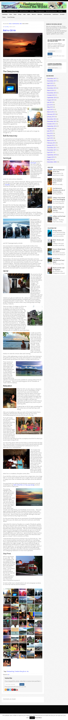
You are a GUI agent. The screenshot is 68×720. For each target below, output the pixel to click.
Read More (38, 717)
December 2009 (51, 162)
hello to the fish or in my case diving (23, 485)
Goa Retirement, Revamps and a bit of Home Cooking (59, 190)
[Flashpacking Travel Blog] (34, 8)
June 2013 (50, 104)
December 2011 (51, 147)
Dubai (15, 14)
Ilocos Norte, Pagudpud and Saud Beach (58, 260)
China (10, 14)
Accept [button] (32, 717)
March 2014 (50, 90)
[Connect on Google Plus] (15, 690)
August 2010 (51, 157)
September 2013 (52, 97)
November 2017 (52, 81)
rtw (28, 671)
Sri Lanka (62, 14)
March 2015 (50, 85)
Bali (21, 23)
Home (3, 11)
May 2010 (50, 159)
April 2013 (50, 109)
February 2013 (51, 114)
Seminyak (33, 163)
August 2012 (51, 128)
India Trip (50, 167)
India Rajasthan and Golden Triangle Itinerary (58, 208)
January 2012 (51, 145)
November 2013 (52, 93)
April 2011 (50, 152)
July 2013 (50, 102)
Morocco (34, 14)
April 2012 (50, 138)
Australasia (4, 14)
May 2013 (50, 107)
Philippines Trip (52, 228)
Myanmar (40, 14)
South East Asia (47, 14)
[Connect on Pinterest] (12, 690)
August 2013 (51, 100)
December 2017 (51, 78)
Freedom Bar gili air (20, 671)
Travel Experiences (40, 11)
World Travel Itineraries (51, 11)
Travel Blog (6, 26)
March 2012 (50, 140)
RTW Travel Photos (24, 11)
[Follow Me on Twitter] (10, 690)
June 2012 (50, 133)
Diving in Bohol (57, 230)
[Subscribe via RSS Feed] (6, 690)
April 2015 (50, 83)
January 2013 (51, 116)
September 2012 (52, 126)
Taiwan (4, 17)
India (24, 14)
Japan (28, 14)
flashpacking (10, 671)
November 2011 (52, 150)
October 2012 (51, 124)
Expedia (7, 184)
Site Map (60, 11)
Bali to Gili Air (9, 30)
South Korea (55, 14)
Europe (19, 14)
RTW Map (32, 11)
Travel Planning (10, 17)
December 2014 (51, 88)
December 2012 (51, 119)
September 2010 (52, 155)
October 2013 (51, 95)
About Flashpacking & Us (12, 11)
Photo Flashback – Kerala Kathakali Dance (58, 180)
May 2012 (50, 135)
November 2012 (52, 121)
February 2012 (51, 143)
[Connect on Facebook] (8, 690)
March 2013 (50, 112)
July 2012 (50, 131)
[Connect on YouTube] (17, 690)
